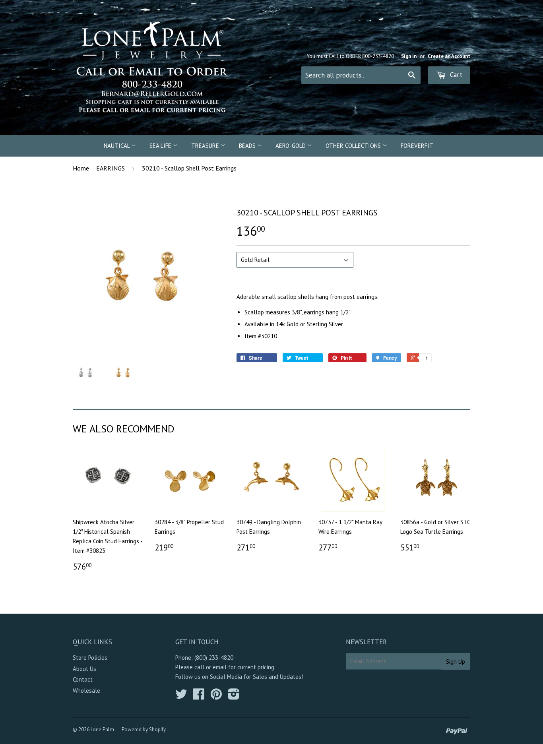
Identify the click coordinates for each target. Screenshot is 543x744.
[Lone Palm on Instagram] (234, 696)
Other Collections (354, 145)
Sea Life (161, 145)
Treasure (206, 145)
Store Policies (90, 657)
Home (81, 168)
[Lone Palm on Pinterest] (216, 696)
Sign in (409, 56)
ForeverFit (417, 145)
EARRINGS (110, 168)
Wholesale (86, 690)
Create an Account (449, 56)
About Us (84, 668)
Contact (83, 679)
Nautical (117, 145)
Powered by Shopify (144, 729)
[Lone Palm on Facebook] (199, 696)
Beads (248, 145)
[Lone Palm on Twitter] (181, 696)
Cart (455, 74)
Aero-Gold (291, 145)
